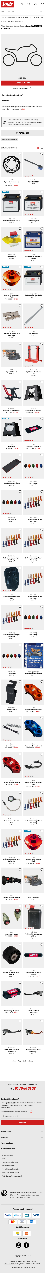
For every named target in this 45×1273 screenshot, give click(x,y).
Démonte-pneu (33, 333)
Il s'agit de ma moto (22, 83)
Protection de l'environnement (12, 1176)
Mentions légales (7, 1155)
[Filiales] (21, 4)
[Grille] (37, 147)
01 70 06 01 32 (25, 1088)
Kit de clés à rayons (12, 746)
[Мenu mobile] (2, 11)
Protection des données (10, 1162)
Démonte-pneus (12, 709)
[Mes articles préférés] (35, 4)
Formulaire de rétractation (10, 1169)
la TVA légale (26, 1261)
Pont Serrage (33, 483)
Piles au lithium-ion (33, 220)
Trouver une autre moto (21, 88)
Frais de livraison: (9, 1264)
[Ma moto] (28, 4)
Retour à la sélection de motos (13, 21)
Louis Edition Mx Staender (33, 410)
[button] (41, 11)
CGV (3, 1159)
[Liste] (41, 148)
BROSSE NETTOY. (33, 182)
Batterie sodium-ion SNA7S (11, 220)
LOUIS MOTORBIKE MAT (33, 446)
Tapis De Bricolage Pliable (12, 483)
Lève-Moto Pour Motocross (11, 410)
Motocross (11, 446)
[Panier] (42, 4)
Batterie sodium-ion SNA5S (33, 295)
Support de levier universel (33, 709)
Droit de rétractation (8, 1165)
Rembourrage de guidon (11, 1011)
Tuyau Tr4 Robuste (11, 372)
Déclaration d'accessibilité (10, 1172)
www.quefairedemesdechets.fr (20, 1197)
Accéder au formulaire (24, 124)
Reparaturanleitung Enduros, (33, 673)
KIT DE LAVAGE (11, 257)
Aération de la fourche (11, 934)
